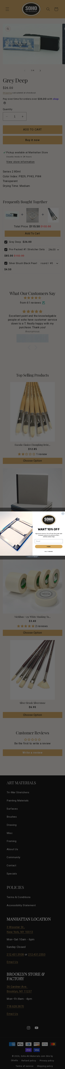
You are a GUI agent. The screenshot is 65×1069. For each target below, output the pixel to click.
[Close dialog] (63, 513)
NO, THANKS (49, 551)
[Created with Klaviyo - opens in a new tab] (32, 557)
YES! (49, 546)
